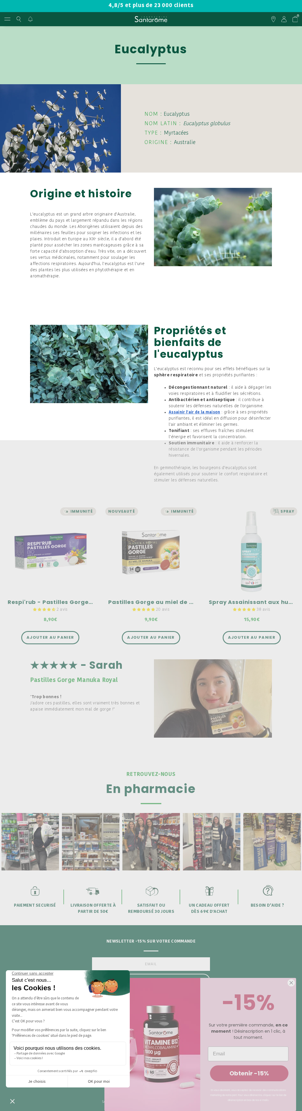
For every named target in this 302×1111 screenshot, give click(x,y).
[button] (45, 610)
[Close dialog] (291, 982)
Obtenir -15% (249, 1073)
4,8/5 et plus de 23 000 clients (151, 6)
